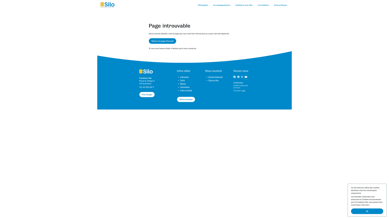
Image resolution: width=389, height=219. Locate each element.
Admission (184, 77)
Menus (183, 84)
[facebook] (234, 77)
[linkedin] (238, 77)
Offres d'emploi (186, 99)
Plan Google (147, 94)
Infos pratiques (280, 5)
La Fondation (263, 5)
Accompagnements (221, 5)
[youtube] (246, 77)
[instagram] (242, 77)
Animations (185, 87)
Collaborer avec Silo (244, 5)
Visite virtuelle (186, 90)
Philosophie (203, 5)
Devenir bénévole (215, 77)
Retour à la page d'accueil (162, 41)
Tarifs (182, 80)
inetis (243, 90)
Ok (367, 211)
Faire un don (213, 80)
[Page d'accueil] (146, 71)
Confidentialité (238, 82)
